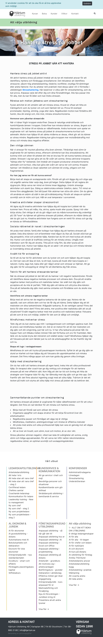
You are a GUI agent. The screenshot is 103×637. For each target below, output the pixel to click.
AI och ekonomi (76, 548)
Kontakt (75, 13)
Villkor (64, 13)
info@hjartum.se (27, 630)
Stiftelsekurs (14, 573)
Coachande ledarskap (19, 493)
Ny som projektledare (19, 511)
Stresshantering (76, 478)
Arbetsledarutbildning (19, 472)
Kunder (54, 13)
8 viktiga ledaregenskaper (81, 533)
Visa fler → (44, 609)
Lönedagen (74, 475)
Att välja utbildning (23, 22)
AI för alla (73, 536)
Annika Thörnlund (77, 558)
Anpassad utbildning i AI (50, 539)
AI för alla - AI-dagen (79, 539)
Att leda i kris (15, 475)
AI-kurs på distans (77, 551)
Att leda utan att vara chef (21, 478)
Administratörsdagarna (80, 472)
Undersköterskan (77, 481)
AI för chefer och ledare (80, 542)
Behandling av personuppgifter (20, 633)
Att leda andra (75, 579)
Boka (44, 13)
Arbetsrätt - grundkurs (49, 561)
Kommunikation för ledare (21, 496)
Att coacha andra (77, 576)
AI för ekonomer (16, 530)
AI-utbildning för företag (80, 554)
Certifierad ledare (17, 487)
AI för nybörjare (76, 545)
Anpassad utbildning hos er (52, 536)
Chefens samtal (16, 490)
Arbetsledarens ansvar (79, 561)
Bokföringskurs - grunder (51, 570)
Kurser (35, 13)
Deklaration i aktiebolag (50, 573)
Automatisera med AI (19, 539)
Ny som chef (15, 505)
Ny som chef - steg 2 (19, 508)
